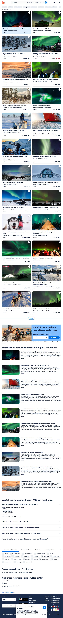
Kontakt (30, 598)
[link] (16, 22)
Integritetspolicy (9, 343)
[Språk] (54, 2)
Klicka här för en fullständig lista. (25, 572)
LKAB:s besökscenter (7, 510)
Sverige (7, 592)
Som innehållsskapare (55, 600)
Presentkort (47, 607)
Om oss (46, 598)
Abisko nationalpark (7, 511)
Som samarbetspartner (55, 602)
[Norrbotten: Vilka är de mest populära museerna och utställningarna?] (59, 539)
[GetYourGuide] (3, 2)
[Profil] (59, 2)
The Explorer (46, 610)
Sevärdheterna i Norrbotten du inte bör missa (11, 516)
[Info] (12, 9)
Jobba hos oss (47, 601)
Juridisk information (32, 600)
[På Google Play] (23, 599)
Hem (3, 592)
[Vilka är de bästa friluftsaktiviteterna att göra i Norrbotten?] (59, 533)
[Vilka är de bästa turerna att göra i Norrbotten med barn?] (59, 527)
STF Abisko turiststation (8, 512)
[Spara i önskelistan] (29, 12)
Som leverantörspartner (55, 598)
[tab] (10, 550)
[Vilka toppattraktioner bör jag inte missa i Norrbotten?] (59, 504)
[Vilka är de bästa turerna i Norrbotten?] (59, 522)
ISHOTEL (5, 508)
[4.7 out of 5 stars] (5, 586)
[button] (16, 22)
